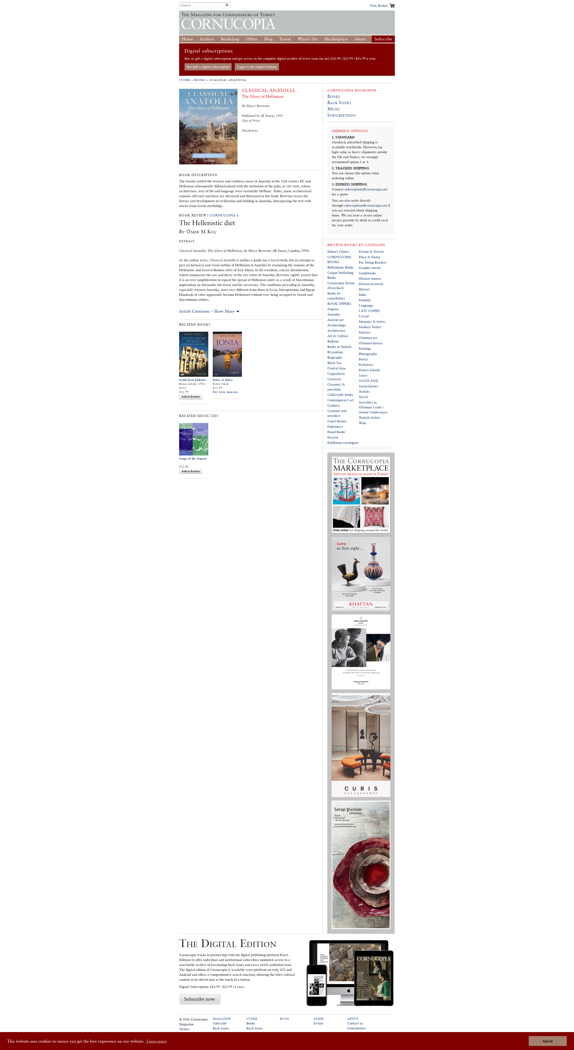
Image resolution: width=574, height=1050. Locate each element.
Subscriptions (341, 115)
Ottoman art (368, 338)
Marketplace (336, 39)
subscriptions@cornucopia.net (365, 189)
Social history (368, 386)
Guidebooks (367, 273)
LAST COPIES (369, 311)
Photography (368, 354)
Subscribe (383, 39)
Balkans (333, 341)
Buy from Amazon (225, 392)
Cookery (333, 405)
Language (366, 305)
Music (333, 108)
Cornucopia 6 (224, 215)
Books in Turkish (339, 347)
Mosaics (365, 332)
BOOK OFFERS (339, 303)
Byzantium (335, 352)
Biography (334, 357)
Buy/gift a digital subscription (208, 67)
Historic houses (370, 278)
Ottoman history (371, 343)
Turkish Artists (369, 417)
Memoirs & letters (372, 321)
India (362, 294)
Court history (337, 421)
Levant (364, 316)
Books (200, 80)
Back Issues (339, 102)
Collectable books (340, 394)
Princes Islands (369, 370)
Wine (362, 423)
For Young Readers (373, 262)
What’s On (307, 39)
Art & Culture (337, 336)
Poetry (363, 359)
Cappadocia (336, 373)
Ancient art (335, 320)
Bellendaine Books (340, 267)
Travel (285, 39)
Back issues (221, 1028)
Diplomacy (335, 426)
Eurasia (332, 437)
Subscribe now (199, 999)
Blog (268, 39)
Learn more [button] (156, 1041)
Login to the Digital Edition (257, 67)
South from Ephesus (192, 379)
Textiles (364, 391)
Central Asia (336, 368)
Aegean (332, 309)
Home (187, 39)
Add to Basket (191, 396)
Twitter (184, 1029)
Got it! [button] (548, 1041)
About (360, 39)
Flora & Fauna (369, 257)
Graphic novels (370, 268)
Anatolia (333, 314)
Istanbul (364, 300)
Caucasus (334, 379)
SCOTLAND (368, 381)
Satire (363, 375)
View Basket (379, 5)
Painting (365, 348)
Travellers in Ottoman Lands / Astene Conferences (373, 407)
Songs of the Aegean (193, 458)
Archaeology (336, 325)
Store (184, 80)
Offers (252, 39)
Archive (207, 39)
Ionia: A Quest (223, 379)
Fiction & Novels (371, 251)
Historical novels (371, 284)
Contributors (356, 1028)
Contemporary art (340, 400)
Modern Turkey (370, 327)
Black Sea (334, 363)
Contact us (355, 1023)
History (364, 289)
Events (318, 1023)
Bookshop (230, 39)
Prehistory (366, 364)
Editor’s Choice (338, 251)
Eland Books (336, 432)
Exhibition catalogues (343, 442)
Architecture (336, 330)
